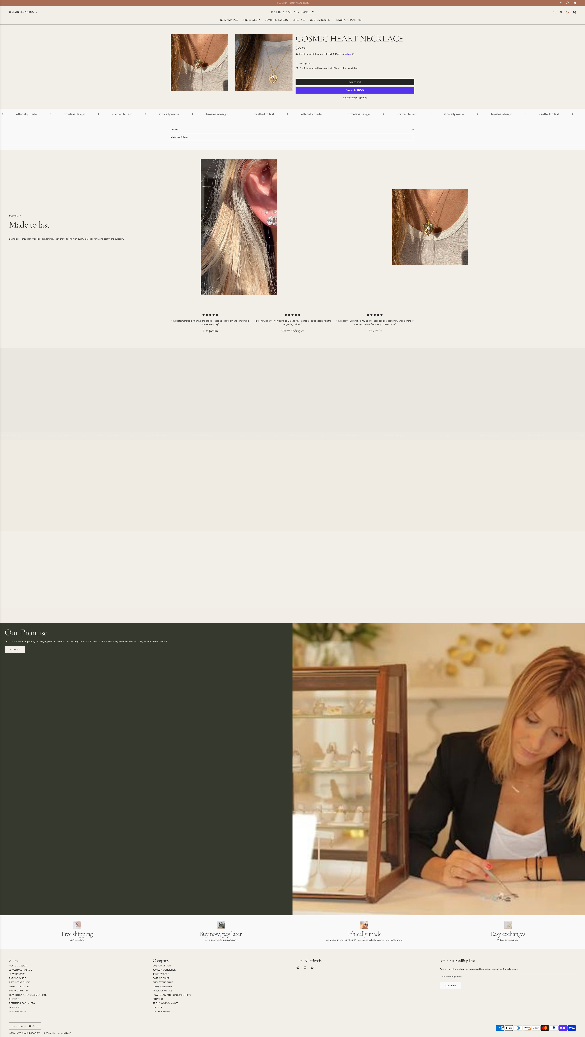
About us (15, 649)
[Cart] (574, 12)
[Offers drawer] (567, 12)
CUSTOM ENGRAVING (92, 435)
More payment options (355, 97)
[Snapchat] (567, 2)
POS (46, 1033)
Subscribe (450, 985)
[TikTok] (574, 2)
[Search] (554, 12)
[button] (12, 485)
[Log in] (561, 12)
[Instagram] (561, 2)
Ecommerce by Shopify (61, 1033)
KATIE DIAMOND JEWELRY (292, 12)
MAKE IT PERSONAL (44, 435)
